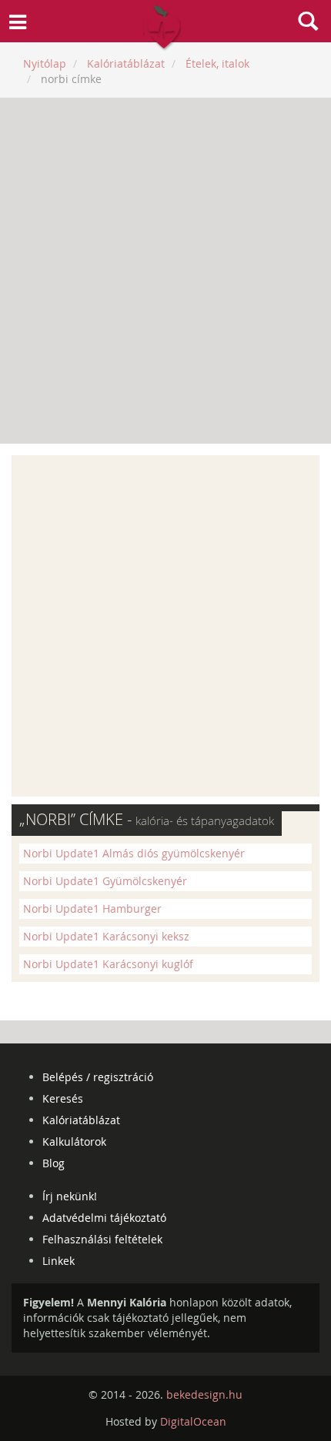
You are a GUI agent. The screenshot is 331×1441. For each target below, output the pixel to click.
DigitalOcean (193, 1421)
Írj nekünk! (69, 1196)
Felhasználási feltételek (102, 1239)
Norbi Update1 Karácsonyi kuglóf (108, 964)
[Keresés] (308, 23)
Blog (53, 1163)
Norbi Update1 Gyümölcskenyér (105, 881)
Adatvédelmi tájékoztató (104, 1217)
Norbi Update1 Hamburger (92, 908)
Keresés (62, 1098)
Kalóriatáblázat (81, 1120)
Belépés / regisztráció (97, 1077)
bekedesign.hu (204, 1394)
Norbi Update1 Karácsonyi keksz (106, 936)
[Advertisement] (165, 270)
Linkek (58, 1260)
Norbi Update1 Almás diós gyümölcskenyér (134, 853)
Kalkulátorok (74, 1141)
